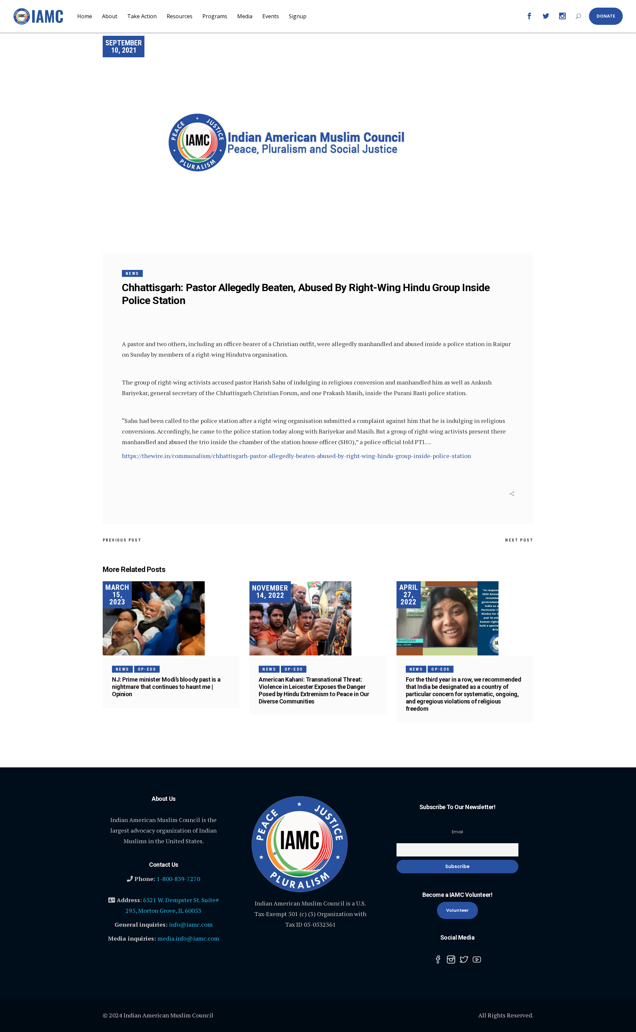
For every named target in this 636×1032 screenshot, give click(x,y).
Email (457, 832)
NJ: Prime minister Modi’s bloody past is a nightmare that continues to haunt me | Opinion (166, 686)
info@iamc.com (191, 924)
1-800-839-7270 (178, 879)
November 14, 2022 (270, 591)
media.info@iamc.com (188, 938)
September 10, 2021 (123, 46)
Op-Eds (147, 669)
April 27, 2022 (408, 594)
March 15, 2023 (117, 594)
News (132, 273)
